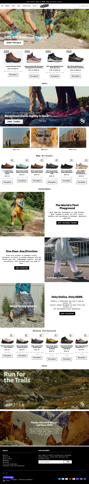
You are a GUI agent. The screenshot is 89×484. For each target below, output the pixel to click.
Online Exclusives (44, 330)
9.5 (8, 178)
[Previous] (5, 65)
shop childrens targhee (67, 223)
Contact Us (6, 457)
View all (44, 83)
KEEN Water (44, 149)
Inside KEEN (26, 6)
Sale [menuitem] (2, 6)
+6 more (20, 71)
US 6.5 (8, 71)
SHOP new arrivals (44, 189)
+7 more (62, 72)
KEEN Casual (72, 149)
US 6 (5, 71)
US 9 (34, 72)
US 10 (27, 352)
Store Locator (7, 458)
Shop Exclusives (67, 313)
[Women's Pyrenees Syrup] (13, 57)
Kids (18, 6)
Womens (7, 6)
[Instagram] (6, 473)
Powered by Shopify (25, 479)
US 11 (37, 72)
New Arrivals (44, 155)
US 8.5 (50, 72)
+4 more (67, 355)
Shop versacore (22, 268)
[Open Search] (80, 6)
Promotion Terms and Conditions (13, 465)
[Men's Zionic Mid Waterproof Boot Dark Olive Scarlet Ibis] (76, 57)
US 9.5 (57, 72)
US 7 (12, 71)
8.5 (4, 178)
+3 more (37, 354)
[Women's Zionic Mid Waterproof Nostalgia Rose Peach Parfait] (34, 57)
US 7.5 (16, 71)
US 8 (31, 72)
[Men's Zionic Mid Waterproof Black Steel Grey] (55, 57)
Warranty (6, 462)
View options (13, 74)
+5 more (11, 178)
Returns (5, 455)
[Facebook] (3, 473)
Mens (13, 6)
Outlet (35, 6)
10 (67, 177)
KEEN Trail (16, 149)
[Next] (83, 65)
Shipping (6, 460)
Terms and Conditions (10, 464)
